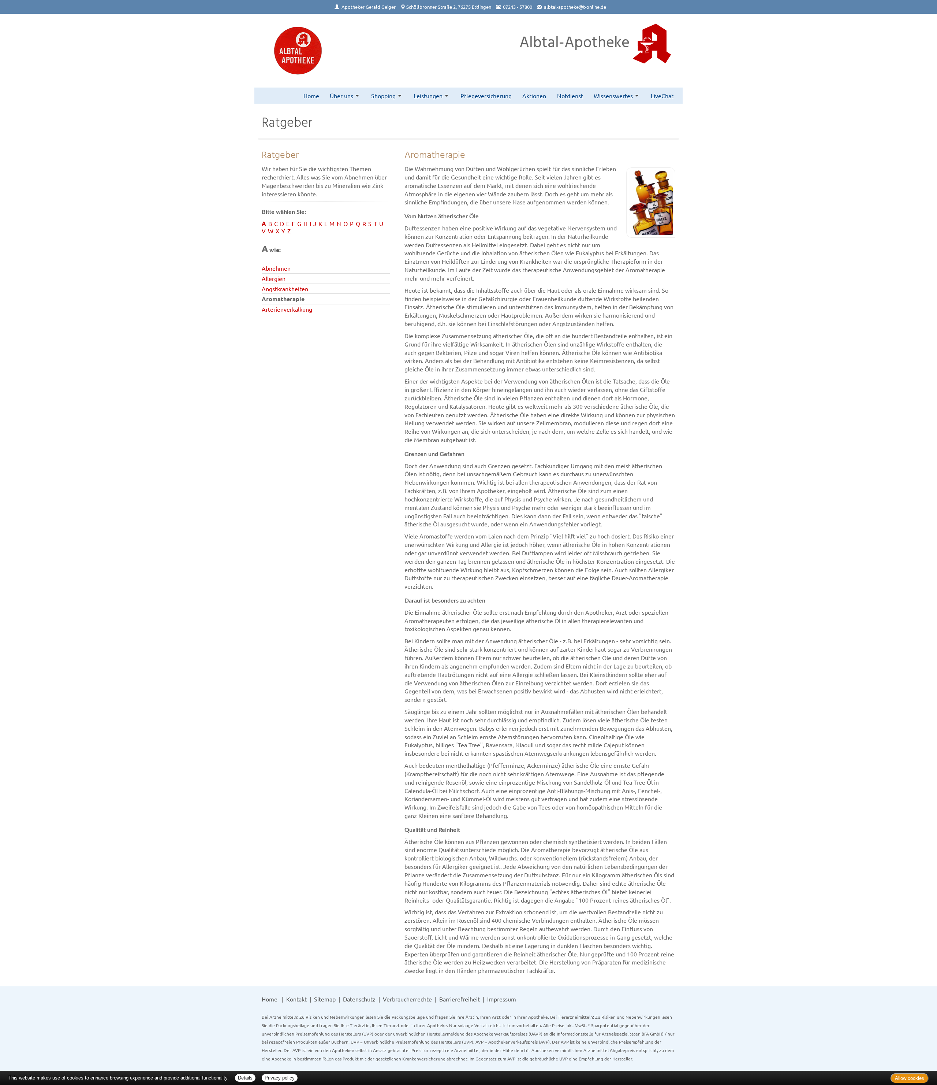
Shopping (383, 95)
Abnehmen (276, 268)
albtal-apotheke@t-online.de (575, 7)
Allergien (273, 278)
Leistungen (428, 95)
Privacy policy (280, 1078)
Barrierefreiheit (459, 999)
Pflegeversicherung (486, 95)
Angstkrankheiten (285, 288)
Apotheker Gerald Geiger (368, 7)
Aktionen (534, 95)
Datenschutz (359, 999)
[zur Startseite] (298, 50)
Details (245, 1078)
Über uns (341, 95)
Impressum (501, 999)
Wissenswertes (613, 95)
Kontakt (296, 999)
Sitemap (325, 999)
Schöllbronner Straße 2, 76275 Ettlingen (448, 7)
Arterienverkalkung (287, 309)
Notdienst (570, 95)
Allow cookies (909, 1078)
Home (311, 95)
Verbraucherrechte (407, 999)
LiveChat (662, 95)
